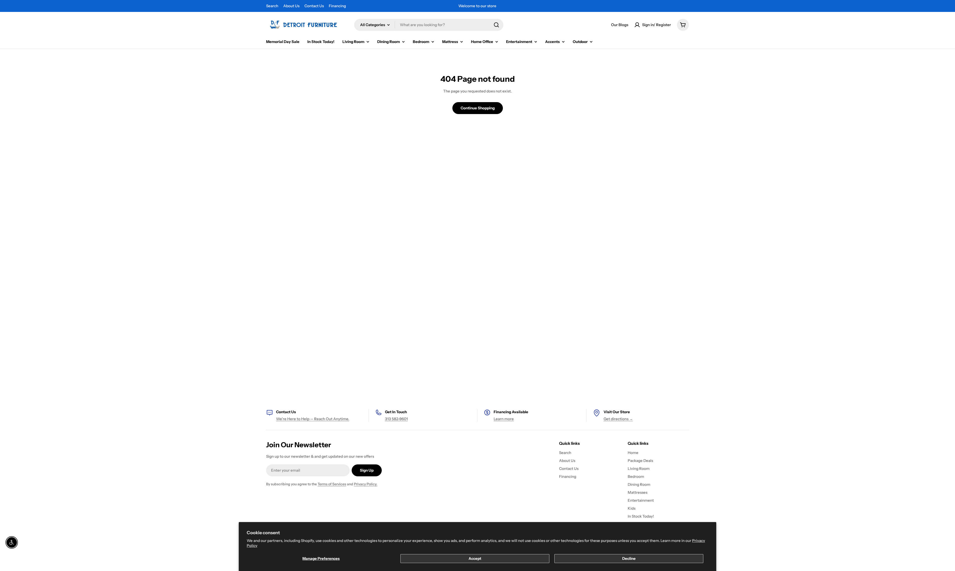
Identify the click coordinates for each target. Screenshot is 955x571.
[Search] (496, 25)
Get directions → (618, 418)
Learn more (504, 418)
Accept (475, 558)
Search (272, 5)
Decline (629, 558)
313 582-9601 (396, 418)
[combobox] (428, 25)
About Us (291, 5)
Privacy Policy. (365, 484)
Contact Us (314, 5)
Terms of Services (332, 484)
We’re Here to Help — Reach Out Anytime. (312, 418)
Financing (337, 5)
